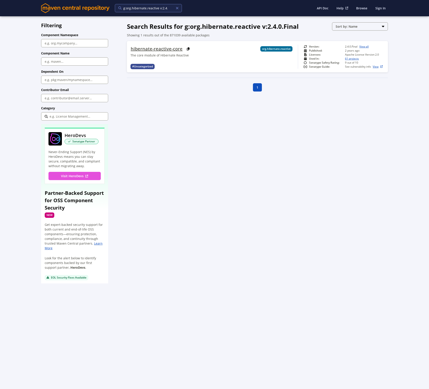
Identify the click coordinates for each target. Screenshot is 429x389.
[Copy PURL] (188, 49)
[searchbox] (145, 8)
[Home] (75, 8)
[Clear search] (177, 8)
